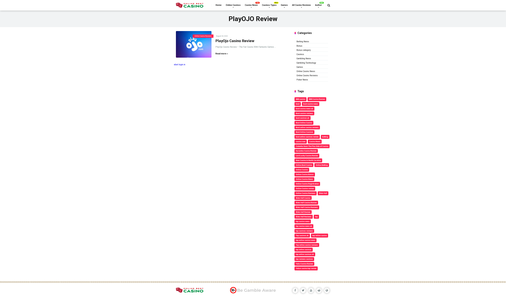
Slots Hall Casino (303, 198)
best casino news (310, 104)
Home (219, 5)
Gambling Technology (306, 63)
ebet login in (179, 64)
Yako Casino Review (304, 264)
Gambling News (303, 58)
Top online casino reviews (307, 245)
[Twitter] (303, 290)
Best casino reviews (304, 113)
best (298, 104)
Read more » (221, 53)
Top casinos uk (302, 235)
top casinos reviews (304, 231)
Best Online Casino (304, 123)
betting (325, 137)
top (316, 217)
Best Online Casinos (304, 132)
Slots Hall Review (303, 212)
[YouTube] (311, 290)
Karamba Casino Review (306, 151)
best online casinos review (307, 137)
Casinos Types (269, 5)
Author (318, 5)
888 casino (300, 99)
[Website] (326, 290)
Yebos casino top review (306, 268)
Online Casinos (233, 5)
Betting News (302, 41)
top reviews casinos (304, 259)
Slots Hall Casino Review (306, 202)
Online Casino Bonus (305, 174)
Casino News (251, 5)
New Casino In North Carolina (308, 160)
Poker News (302, 79)
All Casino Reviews (301, 5)
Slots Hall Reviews (303, 217)
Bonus (299, 46)
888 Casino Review (317, 99)
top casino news (303, 221)
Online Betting (322, 165)
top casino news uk (304, 226)
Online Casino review (305, 188)
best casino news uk (304, 109)
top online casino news (305, 240)
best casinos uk (302, 118)
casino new (300, 141)
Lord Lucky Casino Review (307, 155)
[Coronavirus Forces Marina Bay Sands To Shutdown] (193, 44)
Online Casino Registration (307, 184)
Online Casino (302, 170)
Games (284, 5)
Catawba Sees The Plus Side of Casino (312, 146)
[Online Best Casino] (189, 4)
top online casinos (303, 249)
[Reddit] (319, 290)
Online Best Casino (304, 165)
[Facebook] (295, 290)
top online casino (319, 235)
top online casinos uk (305, 254)
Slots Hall (323, 193)
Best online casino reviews (307, 127)
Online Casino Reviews (203, 36)
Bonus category (303, 50)
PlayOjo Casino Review (234, 41)
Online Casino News (305, 71)
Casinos (300, 54)
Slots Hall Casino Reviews (307, 207)
